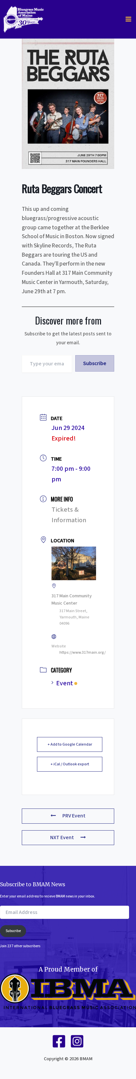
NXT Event (62, 837)
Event (64, 683)
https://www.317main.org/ (82, 652)
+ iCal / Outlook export (70, 764)
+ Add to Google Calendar (70, 744)
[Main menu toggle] (128, 19)
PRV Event (73, 815)
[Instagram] (77, 1041)
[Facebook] (59, 1041)
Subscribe (94, 363)
